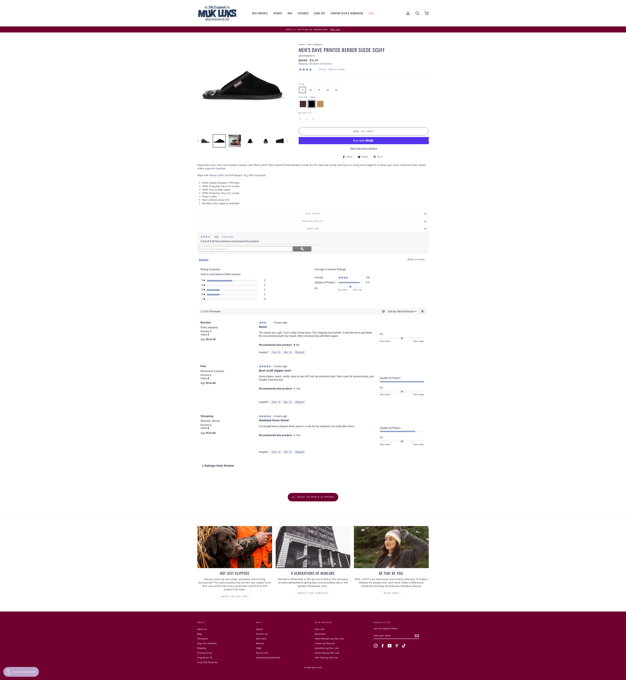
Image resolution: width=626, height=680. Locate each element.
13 (336, 90)
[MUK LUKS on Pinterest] (397, 646)
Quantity (305, 113)
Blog (199, 634)
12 (327, 90)
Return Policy (313, 221)
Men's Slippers (314, 44)
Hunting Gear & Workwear (347, 13)
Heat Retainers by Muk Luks (329, 638)
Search (259, 629)
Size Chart (313, 214)
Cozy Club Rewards (207, 662)
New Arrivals (260, 13)
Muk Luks (319, 629)
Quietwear (320, 634)
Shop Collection (234, 596)
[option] (313, 29)
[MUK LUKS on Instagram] (376, 646)
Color (307, 97)
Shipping (303, 63)
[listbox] (405, 311)
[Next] (286, 140)
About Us (202, 629)
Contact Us (262, 634)
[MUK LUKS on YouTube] (390, 646)
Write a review (336, 69)
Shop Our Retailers (207, 643)
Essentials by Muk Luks (326, 648)
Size (302, 84)
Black (311, 104)
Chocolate (303, 104)
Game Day (319, 13)
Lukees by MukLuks (325, 643)
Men (290, 13)
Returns (260, 643)
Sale (371, 13)
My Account (262, 652)
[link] (313, 69)
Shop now (391, 593)
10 (310, 90)
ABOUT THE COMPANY (313, 593)
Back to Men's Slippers (315, 497)
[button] (207, 237)
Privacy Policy (204, 652)
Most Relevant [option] (405, 311)
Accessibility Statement (268, 657)
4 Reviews (228, 237)
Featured (303, 13)
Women (278, 13)
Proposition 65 (204, 657)
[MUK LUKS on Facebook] (383, 646)
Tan (320, 104)
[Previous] (199, 140)
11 (319, 90)
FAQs (258, 648)
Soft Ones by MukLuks (326, 657)
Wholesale (202, 638)
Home (302, 44)
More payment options (363, 148)
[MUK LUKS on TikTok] (404, 646)
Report (299, 352)
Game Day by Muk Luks (327, 652)
